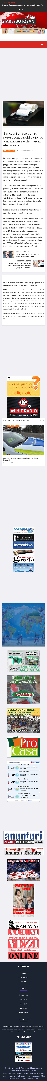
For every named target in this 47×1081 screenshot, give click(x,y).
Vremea (10, 762)
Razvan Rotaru (41, 1029)
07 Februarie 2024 (27, 151)
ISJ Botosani (6, 1026)
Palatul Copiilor (13, 1029)
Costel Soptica (27, 1032)
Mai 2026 (23, 1008)
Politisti (28, 1029)
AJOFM (12, 1026)
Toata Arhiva (23, 1013)
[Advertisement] (23, 72)
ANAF (23, 1029)
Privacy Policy (23, 977)
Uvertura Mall (18, 1026)
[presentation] (40, 420)
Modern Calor (5, 1029)
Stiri (43, 1026)
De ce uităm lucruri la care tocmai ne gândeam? (17, 5)
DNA (12, 1032)
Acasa (23, 973)
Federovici (21, 1032)
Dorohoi (24, 1026)
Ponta (9, 1032)
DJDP (40, 1026)
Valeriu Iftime (33, 1029)
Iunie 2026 (23, 1004)
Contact (23, 982)
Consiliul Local (35, 1032)
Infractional (9, 150)
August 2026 (23, 995)
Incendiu (20, 1029)
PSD (30, 1026)
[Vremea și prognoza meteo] (35, 762)
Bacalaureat (35, 1026)
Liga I (27, 1026)
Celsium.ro (29, 800)
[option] (17, 5)
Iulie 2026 (23, 1000)
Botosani (16, 1032)
